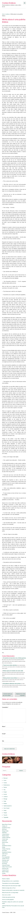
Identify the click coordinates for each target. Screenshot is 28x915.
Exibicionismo (7, 785)
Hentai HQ (4, 840)
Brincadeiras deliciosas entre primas (12, 683)
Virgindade (6, 817)
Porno (3, 844)
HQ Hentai (4, 863)
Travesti (5, 815)
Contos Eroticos (9, 3)
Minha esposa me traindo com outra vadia (13, 670)
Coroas (5, 782)
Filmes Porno (5, 842)
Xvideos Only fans (6, 848)
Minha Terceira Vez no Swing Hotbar (10, 892)
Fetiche (5, 787)
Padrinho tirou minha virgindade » (20, 694)
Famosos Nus (5, 868)
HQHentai (4, 832)
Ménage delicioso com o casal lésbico (10, 881)
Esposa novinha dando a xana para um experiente (13, 890)
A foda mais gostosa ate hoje (8, 897)
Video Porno (5, 853)
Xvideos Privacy (5, 858)
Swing (5, 810)
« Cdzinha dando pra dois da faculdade (7, 694)
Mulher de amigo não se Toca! (8, 888)
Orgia (5, 801)
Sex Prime (4, 850)
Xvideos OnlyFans (6, 837)
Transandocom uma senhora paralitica (10, 883)
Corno (5, 780)
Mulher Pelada (5, 871)
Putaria (5, 803)
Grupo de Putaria (6, 865)
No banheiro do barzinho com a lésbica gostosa (14, 658)
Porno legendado (6, 857)
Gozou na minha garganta (8, 899)
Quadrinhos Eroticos (6, 852)
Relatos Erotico (5, 835)
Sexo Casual (6, 808)
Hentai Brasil (5, 861)
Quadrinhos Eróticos (6, 845)
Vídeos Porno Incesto (7, 866)
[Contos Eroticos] (12, 763)
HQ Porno (4, 829)
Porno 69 (4, 855)
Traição (5, 812)
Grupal (5, 792)
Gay (4, 789)
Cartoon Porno (5, 870)
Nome (4, 726)
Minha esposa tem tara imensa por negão (11, 885)
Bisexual (5, 778)
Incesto (5, 794)
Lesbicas (8, 14)
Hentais (4, 873)
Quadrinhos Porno (6, 827)
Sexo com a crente (6, 894)
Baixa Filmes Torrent (6, 824)
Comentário (5, 707)
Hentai (3, 847)
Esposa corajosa (6, 878)
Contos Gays (5, 839)
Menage (5, 798)
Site (3, 741)
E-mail (4, 733)
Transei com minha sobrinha (10, 665)
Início (3, 14)
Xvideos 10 (4, 826)
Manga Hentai (5, 831)
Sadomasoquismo (8, 805)
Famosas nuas (5, 860)
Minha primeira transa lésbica (10, 678)
